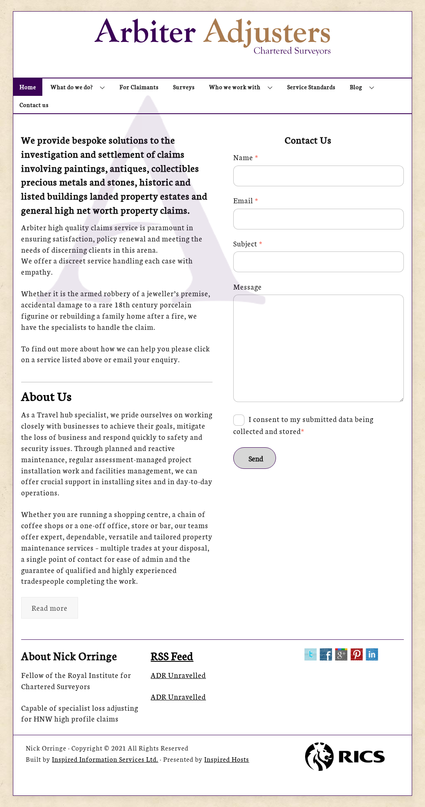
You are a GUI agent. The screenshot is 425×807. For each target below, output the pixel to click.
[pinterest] (356, 653)
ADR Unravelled (178, 675)
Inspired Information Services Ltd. (105, 758)
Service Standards (311, 87)
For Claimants (139, 87)
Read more (50, 607)
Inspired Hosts (226, 758)
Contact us (34, 104)
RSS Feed (172, 655)
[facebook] (325, 653)
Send (256, 458)
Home (28, 87)
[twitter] (310, 653)
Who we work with (235, 87)
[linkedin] (372, 653)
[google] (341, 653)
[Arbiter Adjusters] (212, 51)
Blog (356, 87)
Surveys (184, 87)
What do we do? (72, 87)
